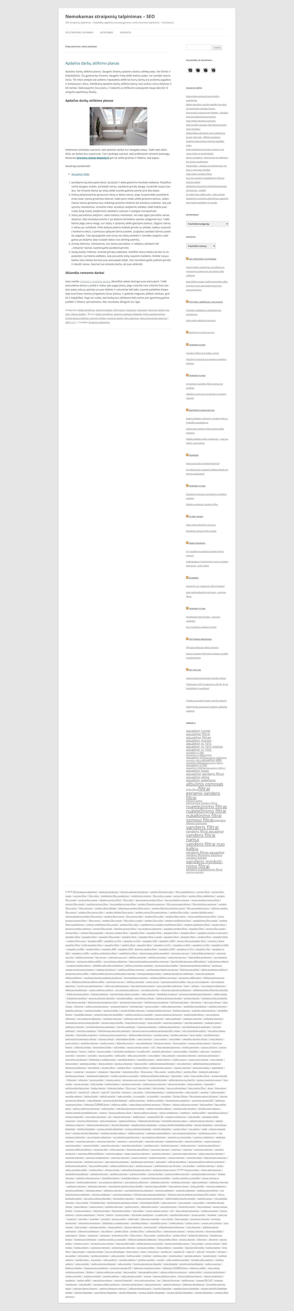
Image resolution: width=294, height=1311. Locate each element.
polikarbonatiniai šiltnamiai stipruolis (210, 990)
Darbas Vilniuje (180, 1096)
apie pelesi (161, 1161)
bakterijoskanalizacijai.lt (98, 1124)
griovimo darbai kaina (87, 1120)
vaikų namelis (191, 1092)
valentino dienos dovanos (201, 1120)
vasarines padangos (195, 872)
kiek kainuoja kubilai (189, 969)
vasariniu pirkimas (193, 1141)
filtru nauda (160, 1071)
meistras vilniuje (106, 1039)
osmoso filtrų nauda (87, 900)
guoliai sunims (107, 1043)
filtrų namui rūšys (134, 916)
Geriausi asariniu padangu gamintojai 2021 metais (156, 1030)
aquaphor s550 (196, 757)
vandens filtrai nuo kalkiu (205, 846)
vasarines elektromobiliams (78, 1149)
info (153, 1047)
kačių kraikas (97, 1084)
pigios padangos (173, 1018)
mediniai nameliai (174, 1092)
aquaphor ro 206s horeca (198, 755)
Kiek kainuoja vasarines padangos (114, 1030)
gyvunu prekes (152, 1006)
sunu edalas (174, 1039)
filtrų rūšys (94, 895)
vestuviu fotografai (74, 1116)
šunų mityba (197, 1243)
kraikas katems (98, 1088)
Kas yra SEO (195, 670)
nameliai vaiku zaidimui (202, 1259)
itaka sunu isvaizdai (137, 1055)
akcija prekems (106, 1063)
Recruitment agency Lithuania (204, 1096)
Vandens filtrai (197, 345)
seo (188, 823)
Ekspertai (194, 455)
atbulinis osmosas (204, 784)
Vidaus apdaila (78, 314)
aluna (210, 1088)
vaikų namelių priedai (131, 1276)
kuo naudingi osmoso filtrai (123, 904)
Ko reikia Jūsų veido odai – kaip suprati (205, 194)
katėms (91, 1051)
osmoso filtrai (199, 820)
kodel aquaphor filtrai (92, 945)
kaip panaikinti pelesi (148, 1272)
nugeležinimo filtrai (206, 811)
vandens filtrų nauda (112, 920)
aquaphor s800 (212, 760)
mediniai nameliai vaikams (113, 1133)
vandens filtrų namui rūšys (90, 912)
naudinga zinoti (151, 1145)
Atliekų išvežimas (86, 310)
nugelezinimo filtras (206, 806)
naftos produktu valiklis (76, 1169)
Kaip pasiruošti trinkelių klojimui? (202, 463)
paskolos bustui (161, 1035)
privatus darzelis (192, 998)
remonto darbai (115, 318)
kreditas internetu (181, 1010)
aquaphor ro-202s (181, 945)
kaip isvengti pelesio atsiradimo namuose (149, 961)
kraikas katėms (112, 1084)
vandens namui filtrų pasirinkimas (151, 912)
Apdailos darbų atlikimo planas (92, 63)
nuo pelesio (194, 1129)
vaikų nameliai (118, 1255)
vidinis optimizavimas (171, 1006)
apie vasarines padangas (117, 1161)
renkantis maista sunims (164, 1169)
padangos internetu (112, 1018)
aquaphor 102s (203, 949)
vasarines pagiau (114, 1153)
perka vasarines (188, 1145)
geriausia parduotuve (208, 1055)
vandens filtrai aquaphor (205, 831)
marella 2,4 (70, 1092)
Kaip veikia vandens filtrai (199, 173)
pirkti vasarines (117, 1149)
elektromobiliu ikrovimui (140, 1035)
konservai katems (83, 1210)
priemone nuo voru (180, 953)
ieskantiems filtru (130, 1071)
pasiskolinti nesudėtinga (195, 1006)
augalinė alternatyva (161, 1051)
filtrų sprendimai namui (198, 908)
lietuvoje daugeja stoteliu (149, 973)
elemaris (126, 1092)
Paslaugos (131, 310)
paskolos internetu (217, 1006)
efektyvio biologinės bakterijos (155, 1075)
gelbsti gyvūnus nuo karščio (182, 1079)
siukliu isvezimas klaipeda (103, 1263)
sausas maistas (81, 1084)
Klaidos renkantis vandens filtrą (202, 504)
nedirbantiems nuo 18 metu (167, 1165)
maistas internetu (182, 1067)
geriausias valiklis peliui (190, 977)
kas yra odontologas (176, 1088)
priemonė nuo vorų (177, 957)
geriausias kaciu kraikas (166, 965)
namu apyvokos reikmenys (169, 985)
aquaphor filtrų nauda (109, 936)
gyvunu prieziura (209, 1047)
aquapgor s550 (150, 940)
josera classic (152, 981)
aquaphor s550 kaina (216, 757)
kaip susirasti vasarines (215, 1157)
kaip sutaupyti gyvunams (168, 1047)
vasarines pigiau (73, 1145)
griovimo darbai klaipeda (115, 1100)
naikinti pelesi (108, 1108)
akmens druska (112, 1169)
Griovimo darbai (104, 310)
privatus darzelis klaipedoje (86, 1133)
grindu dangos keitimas (77, 318)
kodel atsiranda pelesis (78, 994)
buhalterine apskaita (76, 998)
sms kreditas (189, 1165)
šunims (82, 1051)
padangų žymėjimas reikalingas (178, 973)
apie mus (204, 1051)
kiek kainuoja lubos (180, 1002)
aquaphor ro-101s (112, 940)
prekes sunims (179, 1059)
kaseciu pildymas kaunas (145, 1112)
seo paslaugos (199, 823)
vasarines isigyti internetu (184, 1153)
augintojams (217, 1067)
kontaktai (194, 1051)
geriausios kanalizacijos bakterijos (195, 994)
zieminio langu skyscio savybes (124, 994)
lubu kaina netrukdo (76, 1002)
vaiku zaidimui (148, 994)
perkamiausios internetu (154, 1084)
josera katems (216, 1039)
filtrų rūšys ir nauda (162, 895)
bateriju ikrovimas (122, 1116)
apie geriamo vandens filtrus (149, 900)
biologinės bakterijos (209, 1071)
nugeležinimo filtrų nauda (205, 920)
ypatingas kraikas (88, 1063)
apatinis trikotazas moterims (113, 1288)
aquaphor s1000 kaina (197, 768)
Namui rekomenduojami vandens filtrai (206, 678)
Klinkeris (194, 578)
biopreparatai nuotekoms (178, 1100)
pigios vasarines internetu (211, 1153)
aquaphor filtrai (198, 734)
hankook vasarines (169, 1145)
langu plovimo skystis (135, 1022)
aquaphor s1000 (196, 765)
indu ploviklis (194, 1116)
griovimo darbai (98, 318)
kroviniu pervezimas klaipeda (147, 1263)
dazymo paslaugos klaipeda (128, 314)
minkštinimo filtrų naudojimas (115, 895)
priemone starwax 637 (202, 1100)
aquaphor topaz (197, 771)
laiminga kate (136, 1006)
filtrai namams (86, 908)
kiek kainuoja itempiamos (156, 1002)
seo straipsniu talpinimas (150, 928)
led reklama (93, 1067)
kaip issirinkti (141, 1063)
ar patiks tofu (143, 1051)
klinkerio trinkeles (155, 1100)
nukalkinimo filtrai (204, 815)
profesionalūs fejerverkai (77, 1088)
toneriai (103, 1112)
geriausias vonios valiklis (77, 973)
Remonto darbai (156, 310)
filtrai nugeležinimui (185, 891)
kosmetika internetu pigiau (174, 1120)
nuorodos (69, 1055)
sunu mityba (154, 1055)
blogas (68, 1071)
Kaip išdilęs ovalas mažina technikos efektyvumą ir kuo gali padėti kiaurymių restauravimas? (207, 285)
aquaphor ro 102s (198, 750)
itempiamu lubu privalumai (214, 998)
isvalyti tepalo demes (194, 1014)
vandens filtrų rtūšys (179, 912)
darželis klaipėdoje (203, 1124)
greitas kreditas (111, 1010)
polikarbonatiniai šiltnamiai (162, 1063)
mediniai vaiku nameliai (184, 1108)
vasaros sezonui (139, 1157)
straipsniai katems (119, 1006)
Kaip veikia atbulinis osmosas (201, 120)
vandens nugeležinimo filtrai (204, 870)
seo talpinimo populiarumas (126, 1137)
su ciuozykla (139, 1096)
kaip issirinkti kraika (157, 1079)
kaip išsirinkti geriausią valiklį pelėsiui (188, 961)
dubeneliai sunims (125, 1043)
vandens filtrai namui (200, 837)
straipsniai (79, 1071)
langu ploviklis (154, 1022)
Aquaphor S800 (80, 174)
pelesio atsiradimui (177, 1161)
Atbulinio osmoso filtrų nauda (201, 531)
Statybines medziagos (200, 639)
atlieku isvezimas (136, 1133)
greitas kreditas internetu (133, 1010)
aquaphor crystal (198, 731)
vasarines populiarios (132, 1145)
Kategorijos (106, 32)
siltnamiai (78, 1006)
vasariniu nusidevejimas (97, 1157)
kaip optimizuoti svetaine (142, 985)
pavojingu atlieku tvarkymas (106, 1284)
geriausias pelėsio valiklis (89, 961)
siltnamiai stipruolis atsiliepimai (176, 990)
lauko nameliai (218, 1092)
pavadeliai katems (126, 1059)
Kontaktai (125, 32)
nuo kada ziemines (150, 990)
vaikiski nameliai (107, 1096)
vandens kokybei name (202, 912)
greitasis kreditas (93, 1010)
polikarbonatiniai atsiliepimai (206, 1063)
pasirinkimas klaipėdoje (105, 1292)
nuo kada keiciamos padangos (100, 1026)
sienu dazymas (131, 318)
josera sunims (72, 1043)
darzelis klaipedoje (120, 1124)
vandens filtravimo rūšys (161, 891)
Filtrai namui (196, 516)
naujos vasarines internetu (137, 1153)
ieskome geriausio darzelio (169, 998)
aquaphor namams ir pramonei (212, 932)
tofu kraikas (119, 1047)
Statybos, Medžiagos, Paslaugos (206, 302)
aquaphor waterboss (201, 780)
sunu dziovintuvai (144, 1043)
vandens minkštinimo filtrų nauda (102, 924)
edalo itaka (120, 1055)
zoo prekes (138, 1092)
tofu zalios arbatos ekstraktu (97, 1198)
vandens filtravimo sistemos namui (168, 908)
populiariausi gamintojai (142, 1161)
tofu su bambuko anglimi (194, 1030)
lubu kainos (196, 1002)
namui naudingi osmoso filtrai (205, 900)
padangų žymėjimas (108, 891)
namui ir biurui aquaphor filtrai (191, 940)
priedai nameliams (100, 1255)
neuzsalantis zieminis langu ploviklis (82, 1022)
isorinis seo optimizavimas (89, 985)
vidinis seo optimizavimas (117, 985)
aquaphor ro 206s (195, 752)
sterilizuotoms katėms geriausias (162, 969)
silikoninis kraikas (83, 1047)
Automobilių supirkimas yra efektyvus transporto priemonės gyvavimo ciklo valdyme (205, 271)
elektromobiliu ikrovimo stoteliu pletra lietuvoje (113, 973)
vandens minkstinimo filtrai (204, 863)
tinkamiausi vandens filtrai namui (134, 908)
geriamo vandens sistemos (78, 928)
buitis (186, 985)
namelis (160, 1259)
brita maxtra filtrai (197, 1088)
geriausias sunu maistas (134, 1079)
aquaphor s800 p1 (215, 763)
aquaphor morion (198, 740)
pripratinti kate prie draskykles (108, 1014)
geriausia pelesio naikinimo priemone (206, 1161)
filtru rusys (131, 1088)
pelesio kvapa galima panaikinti (154, 953)
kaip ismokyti (71, 1063)
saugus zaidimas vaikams (101, 990)
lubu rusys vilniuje (212, 1002)
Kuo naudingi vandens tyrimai (201, 627)
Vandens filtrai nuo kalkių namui (202, 353)
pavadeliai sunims (145, 1059)
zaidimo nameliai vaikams (159, 1108)
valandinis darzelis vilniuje (195, 1039)
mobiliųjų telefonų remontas (131, 969)
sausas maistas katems (199, 1043)
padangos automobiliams (158, 1133)
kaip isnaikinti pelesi (98, 1165)
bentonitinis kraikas (102, 1047)
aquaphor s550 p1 (194, 760)
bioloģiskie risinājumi (167, 994)
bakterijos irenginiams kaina (147, 1268)
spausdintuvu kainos (217, 1112)
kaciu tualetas (179, 1043)
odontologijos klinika (125, 1039)
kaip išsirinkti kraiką (194, 1247)
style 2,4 (95, 1092)
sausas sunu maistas (198, 1059)
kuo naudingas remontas (136, 977)
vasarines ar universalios (179, 1137)
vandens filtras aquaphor (205, 852)
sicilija (220, 1165)
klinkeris (167, 1104)
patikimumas (139, 1116)
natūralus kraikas (95, 1251)
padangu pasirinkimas (169, 1026)
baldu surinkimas (104, 314)
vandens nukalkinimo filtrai (197, 924)
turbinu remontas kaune (97, 1006)
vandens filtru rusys (76, 940)
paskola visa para (144, 1165)
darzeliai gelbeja (125, 998)
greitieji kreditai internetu (159, 1010)
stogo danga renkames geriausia (145, 1104)
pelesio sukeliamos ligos (121, 1165)
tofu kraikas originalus (86, 1035)
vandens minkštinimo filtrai (178, 920)
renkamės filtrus (140, 1067)
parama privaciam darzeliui (102, 998)
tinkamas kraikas (116, 1088)
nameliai (204, 1092)
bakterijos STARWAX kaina (96, 1104)
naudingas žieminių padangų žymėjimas (103, 977)
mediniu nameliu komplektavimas (81, 1112)
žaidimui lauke (91, 1096)
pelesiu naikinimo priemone (86, 1108)
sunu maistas (160, 1039)
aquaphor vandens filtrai (205, 774)
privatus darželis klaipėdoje (110, 1129)
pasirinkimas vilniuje (144, 998)
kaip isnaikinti (206, 1104)
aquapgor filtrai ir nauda (150, 936)
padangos (219, 820)
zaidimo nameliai (73, 1276)
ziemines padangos (193, 1022)
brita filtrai (192, 789)
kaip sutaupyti (168, 1055)
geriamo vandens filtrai (203, 795)
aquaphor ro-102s (132, 940)
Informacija (119, 310)
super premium (144, 1039)
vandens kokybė (196, 858)
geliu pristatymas (108, 1120)
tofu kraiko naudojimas (124, 1051)
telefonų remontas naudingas (139, 965)
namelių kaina (175, 1255)
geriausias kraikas (176, 1084)
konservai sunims (162, 1043)
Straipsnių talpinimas (99, 322)
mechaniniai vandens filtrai (201, 803)
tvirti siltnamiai (184, 1063)
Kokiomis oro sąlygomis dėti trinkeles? (205, 586)
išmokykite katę (211, 1035)
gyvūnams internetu (131, 1084)
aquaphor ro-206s (75, 949)
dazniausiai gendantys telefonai (195, 965)
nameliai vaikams (73, 1096)
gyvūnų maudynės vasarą (209, 1079)
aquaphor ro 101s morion (204, 747)
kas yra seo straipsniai (198, 981)
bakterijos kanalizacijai (76, 990)
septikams (185, 1112)
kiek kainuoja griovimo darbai (130, 1108)
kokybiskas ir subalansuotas (102, 1059)
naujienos (215, 1051)
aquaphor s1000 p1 (216, 768)
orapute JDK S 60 (155, 1116)
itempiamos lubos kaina (131, 1002)
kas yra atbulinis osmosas (177, 900)
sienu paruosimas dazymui (153, 318)
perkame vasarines (94, 1161)
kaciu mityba (196, 1035)
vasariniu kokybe (91, 1145)
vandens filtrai (202, 827)
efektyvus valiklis (119, 1104)
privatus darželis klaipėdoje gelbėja (175, 1124)
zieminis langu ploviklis (112, 1022)
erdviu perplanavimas (154, 314)
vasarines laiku (136, 1141)
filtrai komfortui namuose (204, 904)
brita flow (115, 1092)
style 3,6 (105, 1092)
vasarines (122, 1141)
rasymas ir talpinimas (203, 1137)
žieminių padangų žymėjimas (134, 891)
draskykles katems (83, 1014)
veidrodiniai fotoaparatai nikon (136, 1169)
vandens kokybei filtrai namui (119, 912)
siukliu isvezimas (137, 1100)
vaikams (195, 985)
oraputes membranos (175, 1116)
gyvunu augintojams (85, 1214)
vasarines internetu (85, 1141)
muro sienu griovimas (95, 1116)
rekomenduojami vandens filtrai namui (83, 916)
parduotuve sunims (208, 1133)
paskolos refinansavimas (204, 1010)
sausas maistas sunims (138, 1047)
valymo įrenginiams (168, 1112)
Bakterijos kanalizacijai (202, 332)
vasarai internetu (176, 1157)
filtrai (204, 788)
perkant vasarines (157, 1157)
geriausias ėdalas (201, 1067)
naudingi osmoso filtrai (97, 904)
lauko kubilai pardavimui (202, 953)
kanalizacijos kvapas (75, 1075)
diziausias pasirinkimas (138, 1149)
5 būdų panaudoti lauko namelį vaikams (206, 700)
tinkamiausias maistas (161, 1067)
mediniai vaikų (160, 1255)
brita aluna (220, 1088)
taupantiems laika (174, 1141)
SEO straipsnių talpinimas (79, 32)
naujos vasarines (212, 1141)
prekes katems (163, 1059)
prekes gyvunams (191, 1047)
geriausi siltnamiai (123, 1063)
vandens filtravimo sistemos (204, 855)
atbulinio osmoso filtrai (110, 900)
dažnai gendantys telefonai (214, 969)
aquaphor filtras (198, 737)
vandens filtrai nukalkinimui (202, 895)
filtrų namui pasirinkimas (178, 904)
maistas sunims (113, 1079)
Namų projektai (197, 543)
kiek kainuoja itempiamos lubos (103, 1002)
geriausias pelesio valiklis (173, 981)
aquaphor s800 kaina (196, 762)
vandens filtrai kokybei (105, 908)
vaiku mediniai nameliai (178, 1259)
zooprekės (209, 1084)
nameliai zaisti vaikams (209, 1108)
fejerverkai (115, 1071)
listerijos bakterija (99, 994)
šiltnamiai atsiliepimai (75, 1067)
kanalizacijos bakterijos (98, 1075)
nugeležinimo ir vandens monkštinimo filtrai (161, 924)
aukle (204, 1129)
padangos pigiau (213, 1022)
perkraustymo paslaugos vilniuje (80, 1039)
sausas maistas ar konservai (168, 1014)
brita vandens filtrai (200, 1075)
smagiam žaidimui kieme (79, 965)
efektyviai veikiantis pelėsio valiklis (88, 981)
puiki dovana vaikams (218, 961)
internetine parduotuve (76, 1059)
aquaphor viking (197, 777)
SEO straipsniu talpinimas (202, 259)
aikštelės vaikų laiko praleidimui (108, 965)
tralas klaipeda (94, 1100)
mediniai (147, 1255)
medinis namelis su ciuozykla (139, 1014)
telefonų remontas (84, 957)
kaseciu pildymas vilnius (120, 1112)
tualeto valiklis (199, 1112)
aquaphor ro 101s (198, 744)
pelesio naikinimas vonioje (185, 1104)
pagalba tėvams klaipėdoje (144, 1124)
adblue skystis (220, 994)
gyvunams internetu (186, 1055)
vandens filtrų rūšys (154, 916)
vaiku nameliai (124, 1096)
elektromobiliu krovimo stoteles (180, 1198)
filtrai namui (94, 920)
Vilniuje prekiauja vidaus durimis (202, 647)
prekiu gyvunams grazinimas (113, 1035)
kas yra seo (101, 957)
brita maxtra (132, 1251)
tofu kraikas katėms (154, 1092)
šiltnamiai (71, 1079)
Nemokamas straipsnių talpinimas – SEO (110, 16)
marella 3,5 (83, 1092)
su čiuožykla (152, 1096)
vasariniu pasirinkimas (208, 1145)
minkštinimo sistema (141, 895)
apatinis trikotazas (127, 1120)
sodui (186, 1075)
